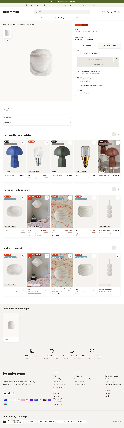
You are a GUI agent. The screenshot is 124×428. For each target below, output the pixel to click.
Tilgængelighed (58, 399)
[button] (98, 73)
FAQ (54, 376)
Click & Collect (111, 45)
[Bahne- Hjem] (18, 12)
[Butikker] (115, 11)
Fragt (55, 390)
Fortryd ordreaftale (59, 384)
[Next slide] (7, 35)
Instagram (108, 393)
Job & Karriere (79, 382)
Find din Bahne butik (112, 376)
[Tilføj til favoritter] (116, 59)
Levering (88, 45)
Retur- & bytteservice (60, 379)
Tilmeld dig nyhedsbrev (113, 384)
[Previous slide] (7, 29)
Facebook (108, 390)
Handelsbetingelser (59, 387)
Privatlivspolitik (58, 402)
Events (107, 387)
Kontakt (56, 396)
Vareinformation (79, 384)
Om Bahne (78, 376)
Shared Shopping (110, 382)
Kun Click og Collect (95, 59)
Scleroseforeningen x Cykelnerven (86, 379)
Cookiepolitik (57, 404)
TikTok (107, 396)
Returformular (58, 382)
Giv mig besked (93, 53)
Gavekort (56, 393)
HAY (77, 29)
